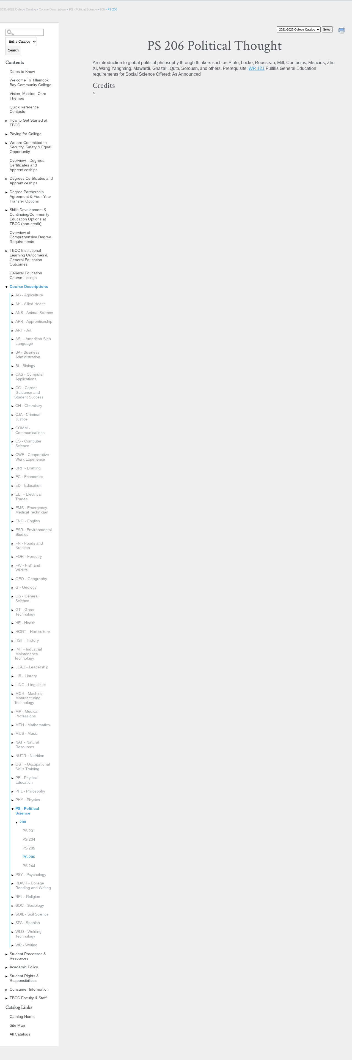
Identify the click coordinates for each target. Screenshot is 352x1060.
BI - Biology (25, 366)
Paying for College (26, 134)
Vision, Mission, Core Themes (28, 95)
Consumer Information (29, 989)
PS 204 (29, 839)
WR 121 (257, 68)
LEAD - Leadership (31, 667)
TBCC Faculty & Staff (28, 998)
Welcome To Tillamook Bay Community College (30, 82)
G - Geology (26, 587)
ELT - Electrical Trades (28, 496)
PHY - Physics (27, 799)
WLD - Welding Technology (28, 933)
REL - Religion (27, 896)
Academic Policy (24, 967)
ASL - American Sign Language (33, 341)
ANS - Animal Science (34, 312)
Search (13, 50)
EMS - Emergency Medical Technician (31, 510)
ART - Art (23, 330)
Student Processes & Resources (28, 956)
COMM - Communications (30, 430)
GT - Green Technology (25, 611)
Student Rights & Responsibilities (24, 978)
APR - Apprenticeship (33, 321)
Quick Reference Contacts (24, 109)
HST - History (27, 640)
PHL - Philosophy (30, 791)
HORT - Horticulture (32, 631)
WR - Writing (26, 945)
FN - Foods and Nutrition (29, 545)
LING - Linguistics (30, 684)
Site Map (17, 1025)
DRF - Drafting (28, 468)
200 (102, 9)
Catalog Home (22, 1016)
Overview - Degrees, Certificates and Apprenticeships (27, 165)
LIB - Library (26, 676)
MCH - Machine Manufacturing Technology (28, 698)
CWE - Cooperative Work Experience (32, 456)
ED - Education (28, 485)
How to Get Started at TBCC (28, 122)
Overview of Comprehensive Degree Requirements (30, 237)
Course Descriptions (52, 9)
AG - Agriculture (29, 295)
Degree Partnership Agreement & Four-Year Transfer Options (30, 196)
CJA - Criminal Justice (27, 416)
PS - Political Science (83, 9)
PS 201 (29, 831)
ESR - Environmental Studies (33, 532)
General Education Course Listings (26, 275)
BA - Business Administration (27, 354)
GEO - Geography (31, 579)
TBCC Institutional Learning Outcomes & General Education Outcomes (29, 257)
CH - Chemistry (28, 405)
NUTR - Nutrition (29, 755)
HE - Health (25, 623)
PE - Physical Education (26, 780)
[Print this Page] (342, 31)
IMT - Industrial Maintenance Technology (28, 654)
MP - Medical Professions (26, 713)
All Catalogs (20, 1034)
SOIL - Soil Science (32, 914)
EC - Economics (29, 476)
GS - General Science (26, 598)
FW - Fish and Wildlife (27, 567)
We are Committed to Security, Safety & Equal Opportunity (30, 147)
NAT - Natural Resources (27, 744)
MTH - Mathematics (32, 725)
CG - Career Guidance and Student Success (28, 392)
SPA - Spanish (27, 922)
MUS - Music (26, 733)
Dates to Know (22, 71)
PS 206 (29, 857)
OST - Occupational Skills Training (32, 766)
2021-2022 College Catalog (18, 9)
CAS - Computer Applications (29, 376)
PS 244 (29, 866)
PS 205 (29, 848)
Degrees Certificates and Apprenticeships (31, 180)
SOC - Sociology (29, 905)
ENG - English (27, 521)
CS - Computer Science (28, 443)
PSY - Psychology (30, 874)
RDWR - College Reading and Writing (33, 885)
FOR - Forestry (28, 556)
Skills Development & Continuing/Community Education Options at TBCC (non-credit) (29, 216)
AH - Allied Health (30, 304)
